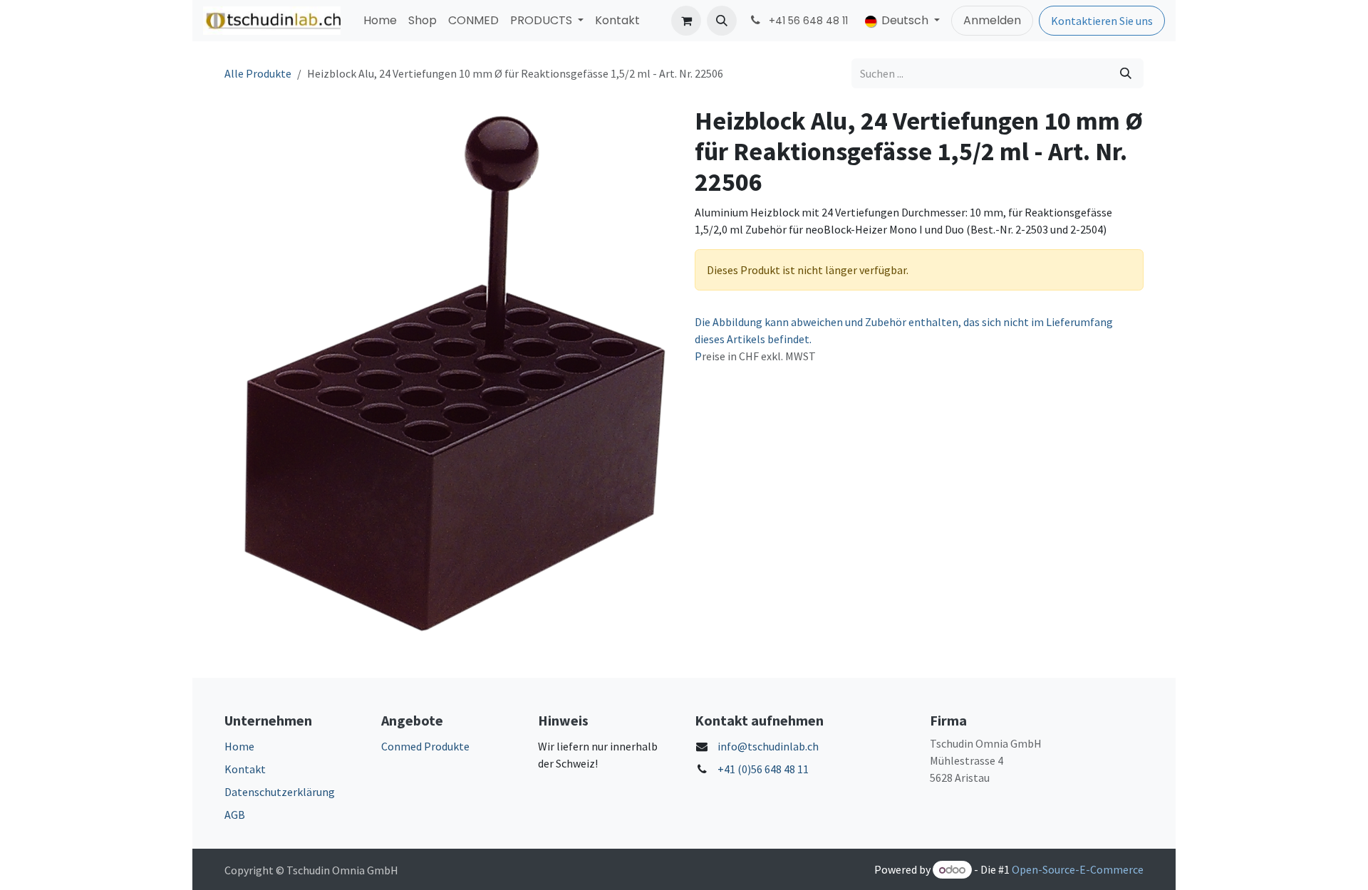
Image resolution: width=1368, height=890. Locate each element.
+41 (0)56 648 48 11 (763, 769)
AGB (234, 814)
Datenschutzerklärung (279, 792)
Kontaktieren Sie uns (1102, 21)
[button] (722, 21)
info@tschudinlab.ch (768, 746)
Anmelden (992, 20)
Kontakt (245, 769)
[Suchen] (1126, 73)
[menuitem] (380, 20)
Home (239, 746)
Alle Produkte (257, 73)
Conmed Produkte (425, 746)
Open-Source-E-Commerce (1078, 869)
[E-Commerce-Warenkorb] (686, 21)
